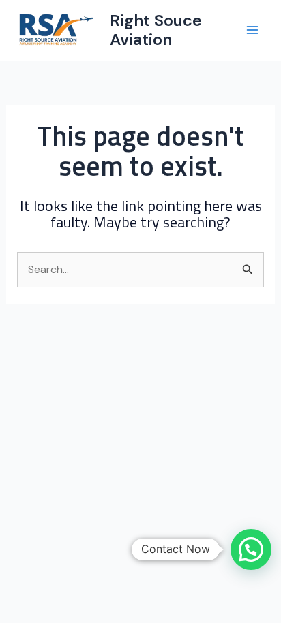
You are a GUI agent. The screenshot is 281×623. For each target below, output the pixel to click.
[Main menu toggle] (252, 30)
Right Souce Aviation (156, 30)
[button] (251, 549)
